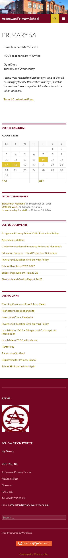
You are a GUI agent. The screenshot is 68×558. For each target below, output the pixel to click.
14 (43, 159)
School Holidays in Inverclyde (18, 366)
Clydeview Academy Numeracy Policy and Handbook (32, 246)
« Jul (4, 180)
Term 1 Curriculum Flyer (19, 99)
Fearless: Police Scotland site (18, 310)
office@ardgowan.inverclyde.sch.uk (29, 504)
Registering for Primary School (19, 359)
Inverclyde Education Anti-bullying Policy (25, 259)
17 (6, 164)
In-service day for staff (14, 210)
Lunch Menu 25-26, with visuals (19, 340)
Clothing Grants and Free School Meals (24, 304)
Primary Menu (63, 18)
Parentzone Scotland (13, 353)
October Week (10, 206)
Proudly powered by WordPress (17, 532)
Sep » (41, 180)
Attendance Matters (13, 239)
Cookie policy (26, 554)
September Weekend (13, 203)
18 (15, 164)
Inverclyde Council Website (17, 317)
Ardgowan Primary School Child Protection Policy (30, 233)
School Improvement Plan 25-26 (20, 272)
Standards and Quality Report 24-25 (22, 279)
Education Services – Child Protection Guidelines (29, 253)
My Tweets (8, 451)
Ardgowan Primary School (20, 19)
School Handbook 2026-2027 (18, 266)
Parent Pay (8, 346)
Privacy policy (41, 554)
